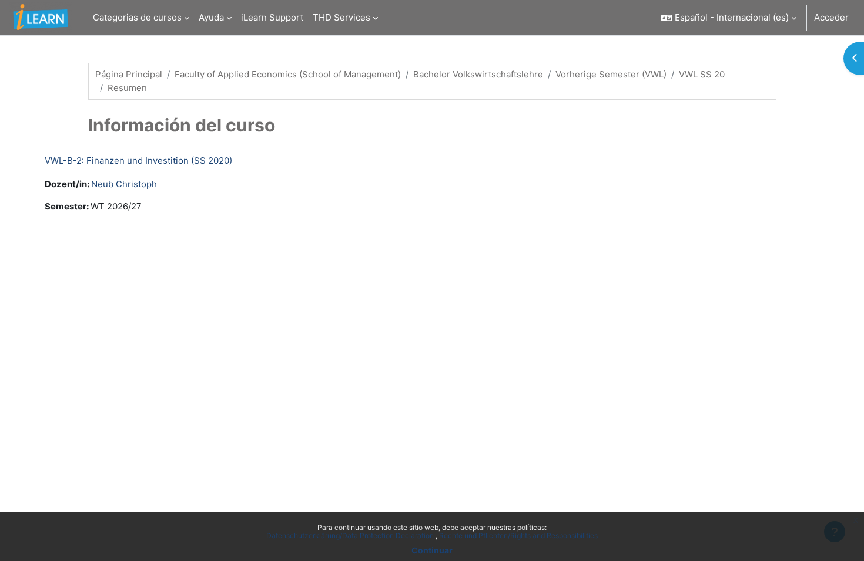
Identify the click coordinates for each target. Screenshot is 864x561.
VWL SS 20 (702, 74)
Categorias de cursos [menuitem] (137, 17)
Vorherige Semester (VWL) (611, 74)
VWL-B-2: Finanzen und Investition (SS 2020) (138, 160)
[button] (729, 17)
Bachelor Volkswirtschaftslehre (478, 74)
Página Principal (128, 74)
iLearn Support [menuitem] (272, 17)
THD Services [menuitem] (341, 17)
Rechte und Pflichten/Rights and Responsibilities (518, 535)
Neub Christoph (124, 184)
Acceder (831, 17)
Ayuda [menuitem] (211, 17)
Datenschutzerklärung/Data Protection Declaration (351, 535)
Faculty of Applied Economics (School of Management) (288, 74)
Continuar (432, 550)
